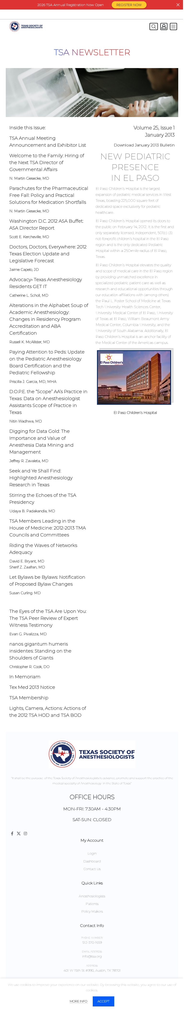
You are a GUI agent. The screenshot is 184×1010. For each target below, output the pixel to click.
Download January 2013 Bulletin (144, 145)
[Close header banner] (178, 5)
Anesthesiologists (92, 896)
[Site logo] (26, 26)
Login (92, 853)
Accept (103, 1001)
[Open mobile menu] (173, 26)
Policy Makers (92, 911)
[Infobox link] (48, 142)
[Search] (152, 26)
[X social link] (18, 833)
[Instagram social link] (25, 833)
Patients (92, 904)
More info (79, 1001)
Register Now (129, 5)
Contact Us (92, 869)
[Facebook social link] (12, 833)
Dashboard (92, 861)
